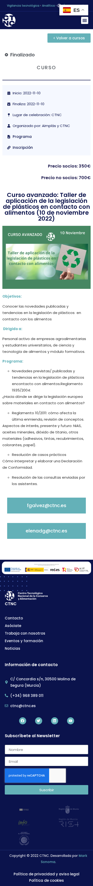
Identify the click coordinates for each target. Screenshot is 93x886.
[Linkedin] (54, 720)
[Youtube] (70, 720)
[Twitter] (38, 720)
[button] (84, 20)
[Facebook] (22, 720)
